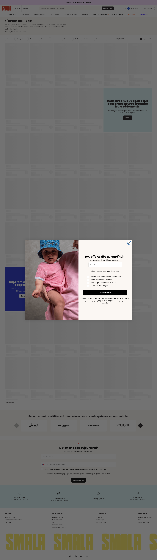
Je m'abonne (105, 292)
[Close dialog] (129, 243)
